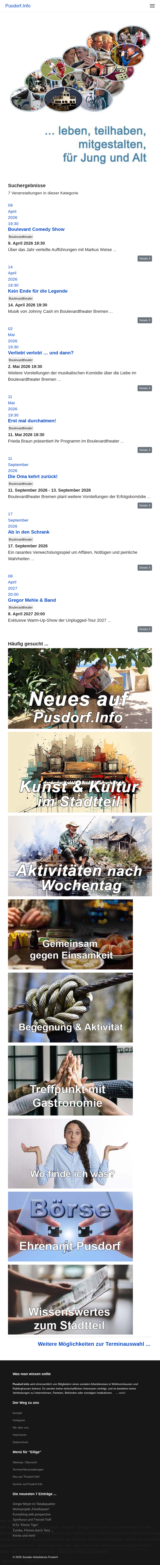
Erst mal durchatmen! (32, 420)
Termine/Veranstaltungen (28, 1469)
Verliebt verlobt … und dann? (41, 352)
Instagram (19, 1420)
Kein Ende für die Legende (38, 291)
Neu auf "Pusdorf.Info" (26, 1476)
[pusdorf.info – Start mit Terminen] (80, 95)
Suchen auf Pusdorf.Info (28, 1484)
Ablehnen (32, 1561)
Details (143, 258)
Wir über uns (20, 1427)
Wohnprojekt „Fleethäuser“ (31, 1509)
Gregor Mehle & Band (32, 600)
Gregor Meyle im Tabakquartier (34, 1504)
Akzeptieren (11, 1561)
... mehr (120, 1392)
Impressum (20, 1434)
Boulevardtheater (21, 236)
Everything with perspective (32, 1514)
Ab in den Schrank (28, 532)
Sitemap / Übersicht (25, 1462)
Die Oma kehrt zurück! (33, 476)
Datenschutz (20, 1442)
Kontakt (17, 1413)
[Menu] (152, 6)
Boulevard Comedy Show (36, 229)
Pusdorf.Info (17, 5)
